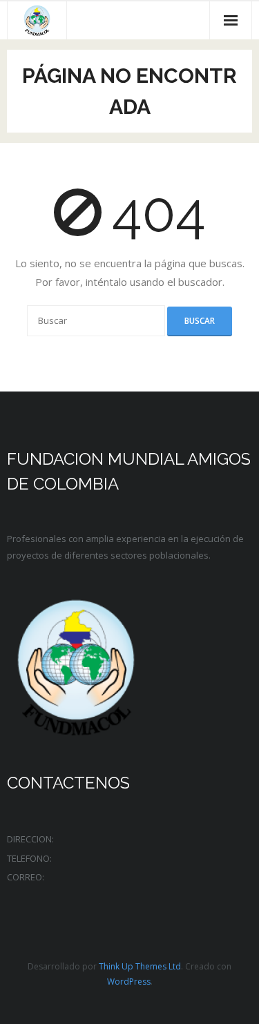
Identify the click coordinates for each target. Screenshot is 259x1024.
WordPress (129, 981)
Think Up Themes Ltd (140, 966)
